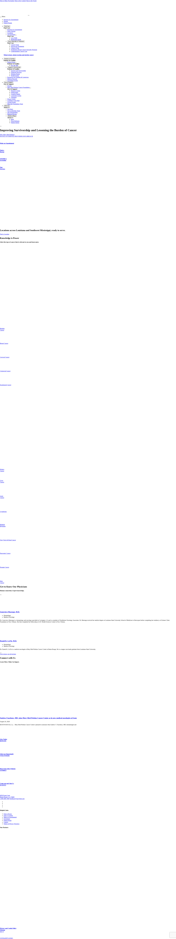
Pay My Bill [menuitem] (14, 65)
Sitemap (2, 930)
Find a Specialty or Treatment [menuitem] (16, 41)
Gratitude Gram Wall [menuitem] (13, 100)
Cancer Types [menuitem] (15, 45)
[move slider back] (0, 594)
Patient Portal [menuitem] (11, 62)
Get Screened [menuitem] (11, 34)
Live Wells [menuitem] (14, 38)
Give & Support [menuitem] (8, 82)
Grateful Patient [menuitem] (15, 94)
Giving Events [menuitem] (11, 102)
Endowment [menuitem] (14, 92)
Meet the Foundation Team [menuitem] (15, 104)
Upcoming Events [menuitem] (12, 80)
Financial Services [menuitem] (16, 72)
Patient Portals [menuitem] (8, 23)
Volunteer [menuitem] (14, 97)
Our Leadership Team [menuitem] (13, 111)
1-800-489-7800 (4, 798)
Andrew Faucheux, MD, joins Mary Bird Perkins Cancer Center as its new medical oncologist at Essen (38, 718)
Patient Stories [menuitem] (15, 122)
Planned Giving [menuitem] (15, 91)
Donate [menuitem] (6, 21)
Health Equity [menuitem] (15, 75)
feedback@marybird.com (17, 798)
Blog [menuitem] (12, 119)
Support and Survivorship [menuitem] (18, 70)
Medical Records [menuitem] (12, 79)
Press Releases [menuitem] (15, 121)
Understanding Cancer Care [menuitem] (19, 51)
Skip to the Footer (31, 1)
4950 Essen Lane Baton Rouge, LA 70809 (7, 796)
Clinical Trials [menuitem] (15, 48)
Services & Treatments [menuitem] (17, 46)
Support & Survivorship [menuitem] (14, 67)
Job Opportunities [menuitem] (12, 112)
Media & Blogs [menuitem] (12, 116)
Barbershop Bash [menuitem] (16, 39)
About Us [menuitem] (6, 105)
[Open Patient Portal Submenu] (15, 62)
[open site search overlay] (0, 126)
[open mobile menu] (28, 15)
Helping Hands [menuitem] (15, 74)
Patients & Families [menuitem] (9, 58)
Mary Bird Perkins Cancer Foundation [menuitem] (18, 87)
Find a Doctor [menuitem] (11, 31)
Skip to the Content (20, 1)
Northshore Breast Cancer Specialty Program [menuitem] (24, 49)
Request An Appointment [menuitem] (11, 19)
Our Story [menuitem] (10, 109)
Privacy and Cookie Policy (8, 928)
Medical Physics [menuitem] (12, 114)
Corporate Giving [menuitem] (16, 95)
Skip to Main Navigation (7, 1)
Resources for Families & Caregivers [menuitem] (18, 77)
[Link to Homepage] (13, 15)
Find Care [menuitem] (7, 26)
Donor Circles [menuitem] (11, 99)
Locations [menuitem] (10, 33)
